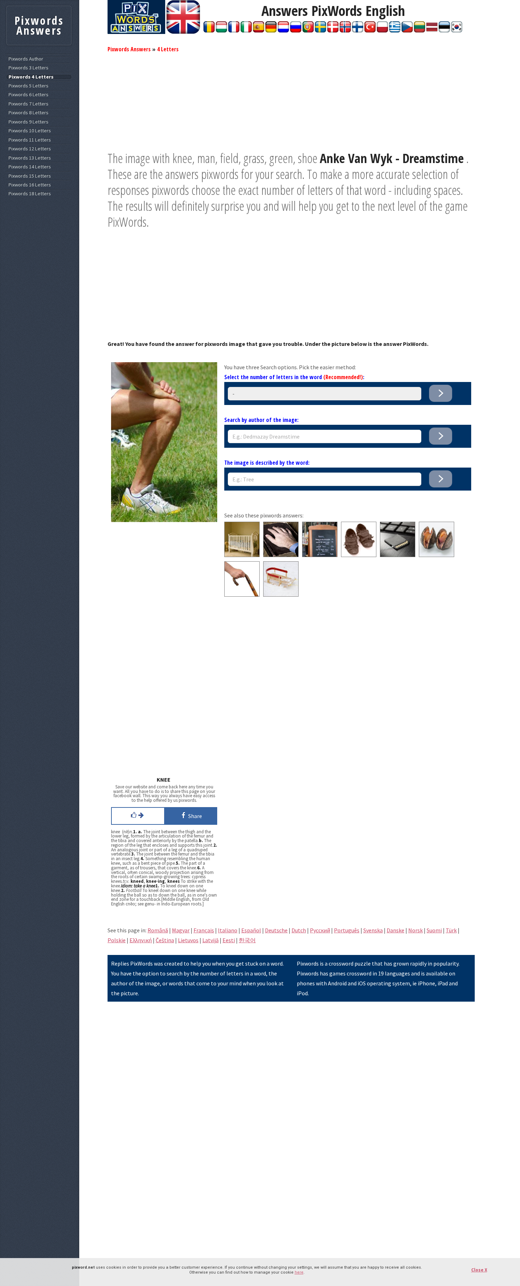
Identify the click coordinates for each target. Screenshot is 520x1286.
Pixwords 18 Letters (29, 193)
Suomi (434, 930)
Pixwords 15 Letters (29, 176)
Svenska (373, 930)
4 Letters (168, 49)
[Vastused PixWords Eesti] (444, 30)
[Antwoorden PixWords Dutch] (283, 30)
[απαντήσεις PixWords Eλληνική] (394, 30)
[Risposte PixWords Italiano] (246, 30)
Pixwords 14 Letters (29, 166)
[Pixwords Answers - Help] (136, 31)
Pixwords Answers (129, 49)
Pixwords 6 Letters (28, 94)
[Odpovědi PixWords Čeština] (407, 30)
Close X (479, 1270)
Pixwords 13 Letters (29, 158)
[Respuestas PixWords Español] (258, 30)
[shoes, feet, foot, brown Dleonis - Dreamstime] (358, 554)
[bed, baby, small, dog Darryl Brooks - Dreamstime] (242, 554)
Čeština (165, 940)
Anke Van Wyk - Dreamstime (392, 158)
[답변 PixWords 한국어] (456, 30)
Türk (451, 930)
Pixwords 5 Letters (28, 85)
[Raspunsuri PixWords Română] (209, 30)
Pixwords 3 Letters (28, 67)
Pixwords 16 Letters (29, 185)
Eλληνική (140, 940)
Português (346, 930)
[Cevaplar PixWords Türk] (370, 30)
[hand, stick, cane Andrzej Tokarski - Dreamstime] (242, 594)
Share (194, 815)
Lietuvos (188, 940)
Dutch (298, 930)
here (299, 1272)
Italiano (227, 930)
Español (251, 930)
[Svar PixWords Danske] (333, 30)
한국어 (247, 940)
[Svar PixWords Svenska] (320, 30)
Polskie (117, 940)
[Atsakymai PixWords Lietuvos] (419, 30)
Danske (395, 930)
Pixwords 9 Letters (28, 122)
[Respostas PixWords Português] (308, 30)
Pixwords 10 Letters (29, 130)
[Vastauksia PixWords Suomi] (357, 30)
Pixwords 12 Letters (29, 148)
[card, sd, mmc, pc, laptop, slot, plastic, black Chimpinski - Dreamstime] (397, 554)
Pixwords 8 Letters (28, 112)
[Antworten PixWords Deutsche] (271, 30)
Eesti (229, 940)
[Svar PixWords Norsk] (345, 30)
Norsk (415, 930)
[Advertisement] (291, 100)
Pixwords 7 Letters (28, 104)
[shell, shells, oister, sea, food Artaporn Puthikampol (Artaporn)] (436, 554)
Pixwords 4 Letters (30, 77)
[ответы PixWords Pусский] (295, 30)
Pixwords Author (25, 59)
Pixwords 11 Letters (29, 140)
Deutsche (276, 930)
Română (158, 930)
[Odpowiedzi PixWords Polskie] (382, 30)
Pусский (320, 930)
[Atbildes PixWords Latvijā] (432, 30)
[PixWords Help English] (183, 31)
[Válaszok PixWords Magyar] (221, 30)
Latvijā (210, 940)
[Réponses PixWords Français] (233, 30)
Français (203, 930)
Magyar (181, 930)
